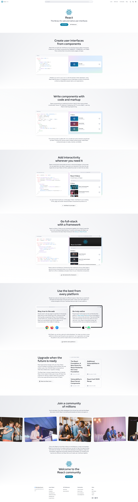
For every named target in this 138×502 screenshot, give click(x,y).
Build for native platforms (69, 341)
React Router (83, 231)
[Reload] (100, 236)
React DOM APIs (66, 491)
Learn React (64, 24)
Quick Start (51, 489)
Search (69, 1)
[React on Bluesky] (95, 497)
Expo (87, 315)
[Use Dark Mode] (130, 1)
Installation (51, 491)
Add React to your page (69, 205)
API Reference (73, 24)
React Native (80, 315)
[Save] (99, 64)
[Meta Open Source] (40, 487)
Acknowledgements (80, 494)
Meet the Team (79, 491)
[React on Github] (97, 498)
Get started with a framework (69, 275)
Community (122, 1)
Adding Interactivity (52, 494)
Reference (116, 1)
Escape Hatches (51, 498)
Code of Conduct (80, 489)
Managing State (51, 496)
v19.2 (7, 1)
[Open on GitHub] (135, 1)
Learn (111, 1)
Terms (93, 494)
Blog (127, 1)
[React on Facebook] (92, 498)
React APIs (65, 489)
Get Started (69, 476)
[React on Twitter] (94, 498)
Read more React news (46, 381)
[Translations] (133, 1)
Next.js (76, 231)
